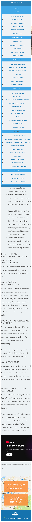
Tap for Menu (16, 2)
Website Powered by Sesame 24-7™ (14, 518)
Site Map (26, 518)
